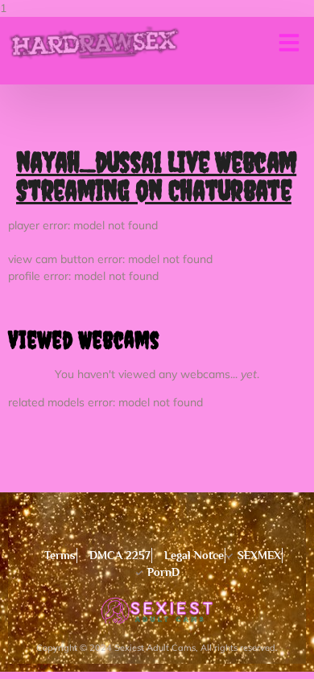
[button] (289, 43)
